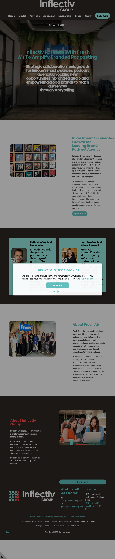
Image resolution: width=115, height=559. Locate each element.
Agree (58, 285)
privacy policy (86, 278)
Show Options (57, 292)
